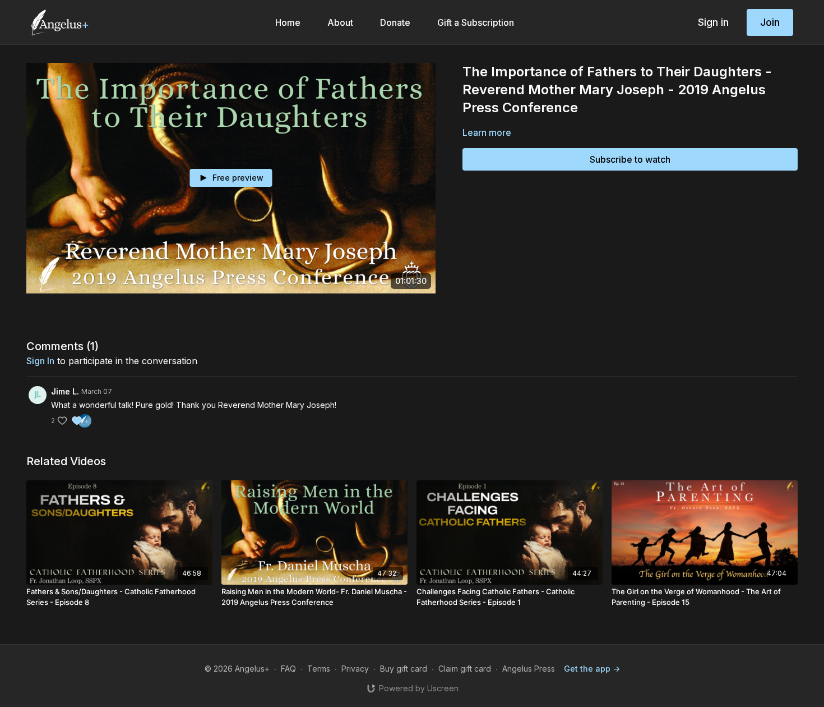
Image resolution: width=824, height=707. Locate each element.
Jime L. (65, 391)
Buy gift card (403, 668)
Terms (318, 668)
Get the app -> (592, 668)
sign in (40, 360)
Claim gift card (464, 668)
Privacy (355, 668)
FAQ (288, 668)
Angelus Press (528, 668)
